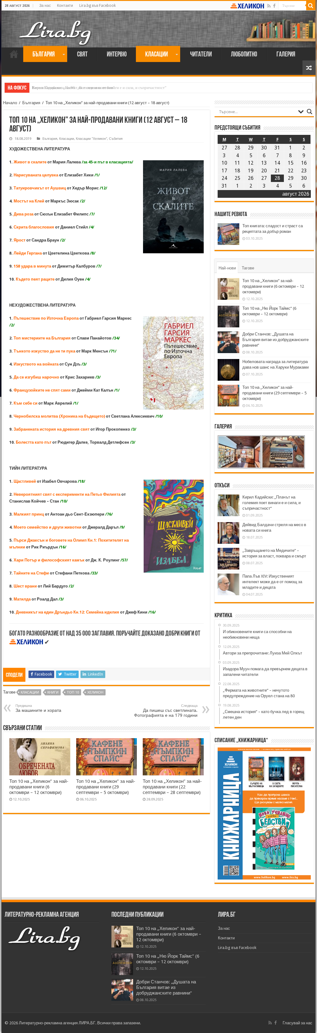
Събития (116, 139)
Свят (82, 54)
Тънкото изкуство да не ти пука (44, 351)
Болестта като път (33, 442)
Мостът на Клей (29, 201)
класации (30, 692)
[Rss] (269, 6)
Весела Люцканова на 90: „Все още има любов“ (73, 87)
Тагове (248, 268)
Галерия (285, 54)
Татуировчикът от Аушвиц (40, 188)
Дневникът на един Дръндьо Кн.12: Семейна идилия (67, 612)
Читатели (201, 54)
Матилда (22, 599)
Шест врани (25, 586)
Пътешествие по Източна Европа (47, 318)
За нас (45, 5)
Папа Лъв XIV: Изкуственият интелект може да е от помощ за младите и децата (272, 582)
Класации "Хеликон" (91, 139)
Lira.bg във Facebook (97, 5)
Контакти (65, 5)
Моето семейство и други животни (47, 527)
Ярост (19, 240)
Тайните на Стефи (31, 573)
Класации (156, 54)
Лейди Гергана (28, 253)
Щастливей (25, 481)
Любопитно (244, 54)
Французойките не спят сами (42, 390)
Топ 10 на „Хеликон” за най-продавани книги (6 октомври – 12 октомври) (38, 786)
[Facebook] (274, 6)
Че (16, 416)
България (44, 54)
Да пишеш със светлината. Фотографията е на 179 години (166, 711)
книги (53, 692)
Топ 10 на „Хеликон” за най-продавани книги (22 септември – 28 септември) (172, 786)
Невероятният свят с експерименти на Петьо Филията (67, 494)
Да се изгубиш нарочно (36, 377)
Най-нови (227, 268)
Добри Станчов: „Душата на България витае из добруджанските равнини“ (275, 340)
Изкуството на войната (36, 364)
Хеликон (95, 692)
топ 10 (73, 692)
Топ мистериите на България (42, 338)
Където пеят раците (35, 279)
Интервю (117, 54)
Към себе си (25, 403)
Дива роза (23, 214)
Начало (14, 53)
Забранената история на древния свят (52, 429)
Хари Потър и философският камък (49, 560)
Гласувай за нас (297, 1023)
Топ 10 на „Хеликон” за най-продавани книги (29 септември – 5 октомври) (105, 786)
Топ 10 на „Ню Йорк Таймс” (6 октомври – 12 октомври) (167, 958)
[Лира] (55, 26)
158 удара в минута (32, 266)
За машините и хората (38, 708)
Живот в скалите (30, 162)
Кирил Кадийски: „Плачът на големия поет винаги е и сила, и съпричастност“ (271, 503)
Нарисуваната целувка (36, 175)
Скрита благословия (34, 227)
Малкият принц (29, 514)
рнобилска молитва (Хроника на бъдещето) (62, 416)
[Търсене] (310, 5)
